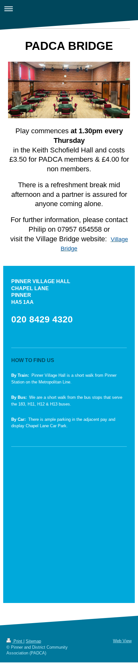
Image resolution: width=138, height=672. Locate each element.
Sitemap (33, 641)
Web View (122, 640)
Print (17, 641)
